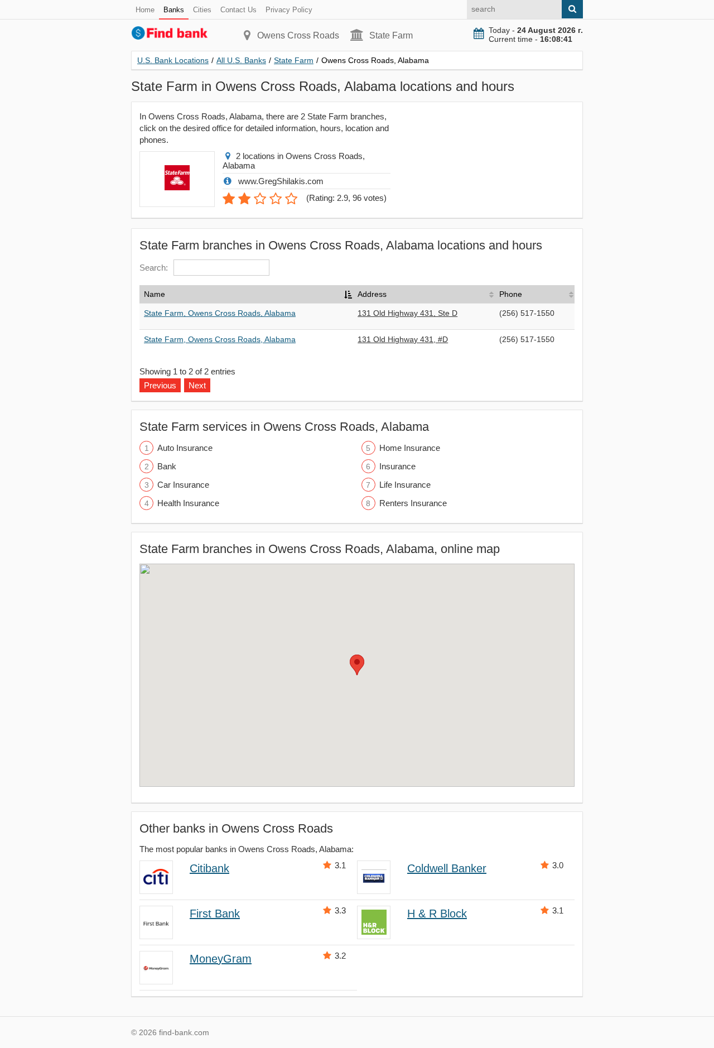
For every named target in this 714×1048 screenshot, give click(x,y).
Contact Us (238, 10)
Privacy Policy (289, 10)
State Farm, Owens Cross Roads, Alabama (220, 313)
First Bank (215, 913)
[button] (357, 665)
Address (372, 294)
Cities (202, 10)
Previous (160, 385)
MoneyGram (221, 959)
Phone (510, 294)
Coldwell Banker (446, 868)
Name (154, 294)
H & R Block (437, 913)
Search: (153, 267)
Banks (173, 10)
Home (145, 10)
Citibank (209, 868)
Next (197, 385)
